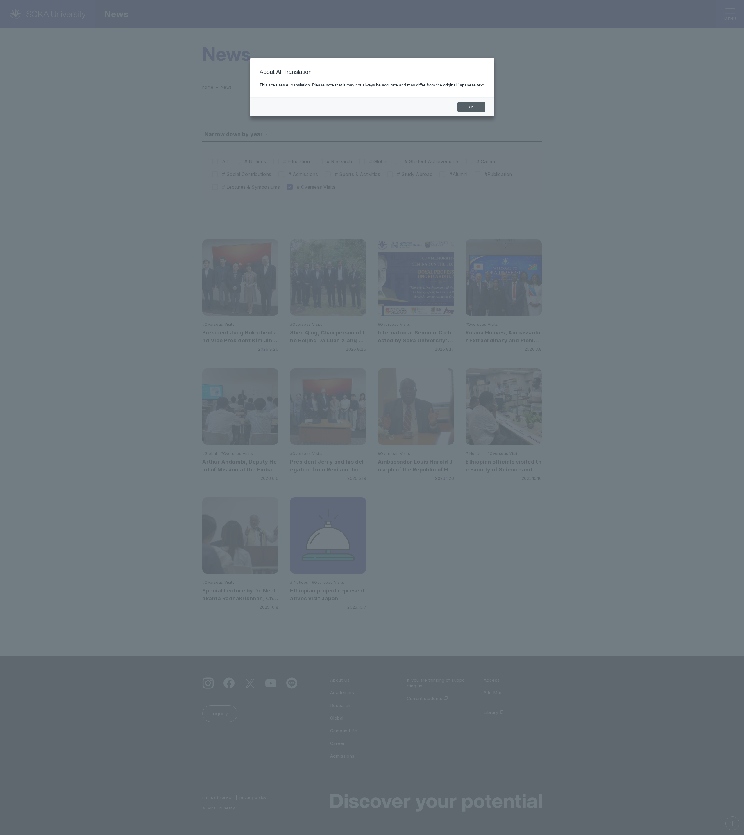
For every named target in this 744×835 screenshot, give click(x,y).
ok (471, 107)
